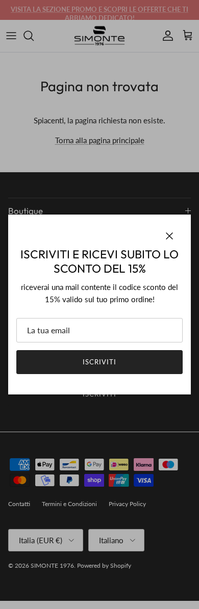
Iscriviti (99, 362)
